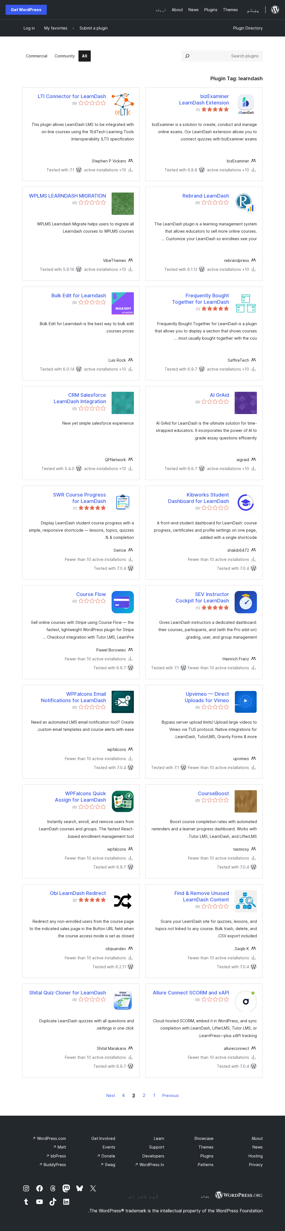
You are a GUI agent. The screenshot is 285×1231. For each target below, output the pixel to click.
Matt (59, 1147)
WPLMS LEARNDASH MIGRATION (67, 196)
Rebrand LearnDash (206, 196)
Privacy (256, 1164)
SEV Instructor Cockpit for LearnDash (202, 597)
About (257, 1138)
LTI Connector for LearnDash (72, 96)
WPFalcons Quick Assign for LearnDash (80, 796)
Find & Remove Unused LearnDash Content (202, 896)
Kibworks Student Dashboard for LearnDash (198, 498)
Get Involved (103, 1138)
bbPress (56, 1156)
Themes (205, 1147)
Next (110, 1095)
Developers (153, 1156)
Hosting (256, 1156)
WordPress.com (49, 1138)
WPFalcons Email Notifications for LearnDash (73, 697)
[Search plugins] (187, 56)
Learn (159, 1138)
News (257, 1147)
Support (156, 1147)
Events (109, 1147)
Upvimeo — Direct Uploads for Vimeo (207, 697)
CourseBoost (213, 793)
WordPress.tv (149, 1164)
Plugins (206, 1156)
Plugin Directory (248, 28)
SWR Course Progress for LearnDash (79, 498)
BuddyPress (52, 1164)
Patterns (205, 1164)
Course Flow (91, 594)
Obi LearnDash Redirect (78, 893)
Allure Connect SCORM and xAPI (191, 993)
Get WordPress (26, 9)
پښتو (205, 1196)
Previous (170, 1095)
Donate (106, 1156)
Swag (107, 1164)
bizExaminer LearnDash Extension (204, 99)
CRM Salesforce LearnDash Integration (80, 398)
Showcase (203, 1138)
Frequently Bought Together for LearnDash (200, 299)
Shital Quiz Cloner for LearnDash (67, 993)
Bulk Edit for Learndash (78, 295)
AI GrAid (219, 395)
